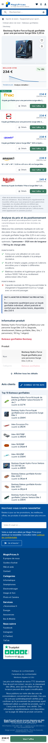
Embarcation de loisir (12, 23)
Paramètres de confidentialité (24, 674)
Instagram (8, 632)
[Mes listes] (37, 4)
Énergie (6, 610)
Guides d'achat (10, 563)
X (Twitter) (8, 636)
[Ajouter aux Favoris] (41, 40)
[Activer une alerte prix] (41, 46)
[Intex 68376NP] (6, 435)
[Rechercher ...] (24, 12)
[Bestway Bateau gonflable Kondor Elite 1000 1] (6, 486)
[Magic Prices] (17, 4)
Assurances (8, 614)
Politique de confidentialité (23, 671)
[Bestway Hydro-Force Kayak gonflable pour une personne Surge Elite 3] (6, 414)
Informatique (9, 580)
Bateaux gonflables (30, 23)
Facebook (7, 628)
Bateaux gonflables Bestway (17, 339)
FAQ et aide (8, 567)
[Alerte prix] (41, 4)
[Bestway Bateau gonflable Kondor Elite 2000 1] (6, 476)
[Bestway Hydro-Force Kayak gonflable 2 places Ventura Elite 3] (6, 497)
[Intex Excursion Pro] (6, 425)
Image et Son (9, 593)
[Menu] (3, 4)
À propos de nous (11, 558)
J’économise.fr (10, 606)
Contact (7, 571)
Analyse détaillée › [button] (21, 85)
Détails (24, 106)
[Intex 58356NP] (6, 445)
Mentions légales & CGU (24, 677)
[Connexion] (45, 4)
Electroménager (10, 589)
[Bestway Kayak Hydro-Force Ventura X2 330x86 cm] (6, 465)
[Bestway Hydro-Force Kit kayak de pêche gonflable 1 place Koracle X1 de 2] (6, 401)
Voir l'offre (28, 739)
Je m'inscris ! (13, 543)
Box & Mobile (9, 619)
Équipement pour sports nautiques (30, 19)
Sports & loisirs (12, 19)
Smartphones (9, 584)
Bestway (6, 26)
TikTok (6, 640)
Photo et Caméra (11, 597)
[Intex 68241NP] (6, 455)
